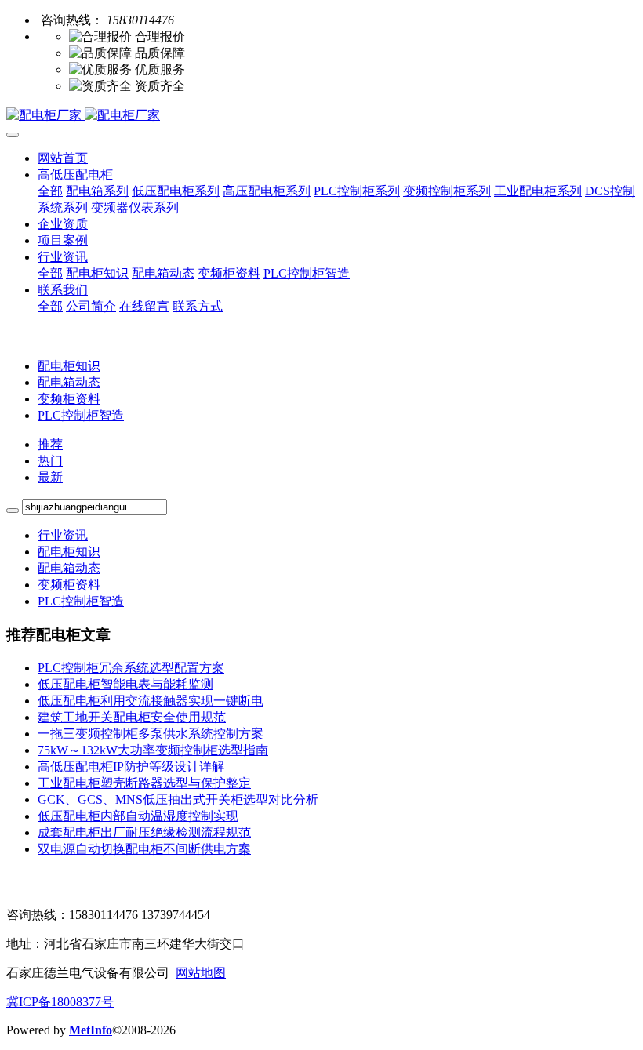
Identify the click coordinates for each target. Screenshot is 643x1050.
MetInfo (90, 1030)
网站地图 (201, 972)
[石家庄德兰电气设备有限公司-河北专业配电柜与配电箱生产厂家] (321, 115)
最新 (50, 477)
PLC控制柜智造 (81, 415)
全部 (50, 191)
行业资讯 (63, 535)
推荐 (50, 444)
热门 (50, 460)
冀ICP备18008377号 (60, 1001)
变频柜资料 (69, 398)
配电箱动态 (69, 382)
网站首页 (63, 158)
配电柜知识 (69, 365)
